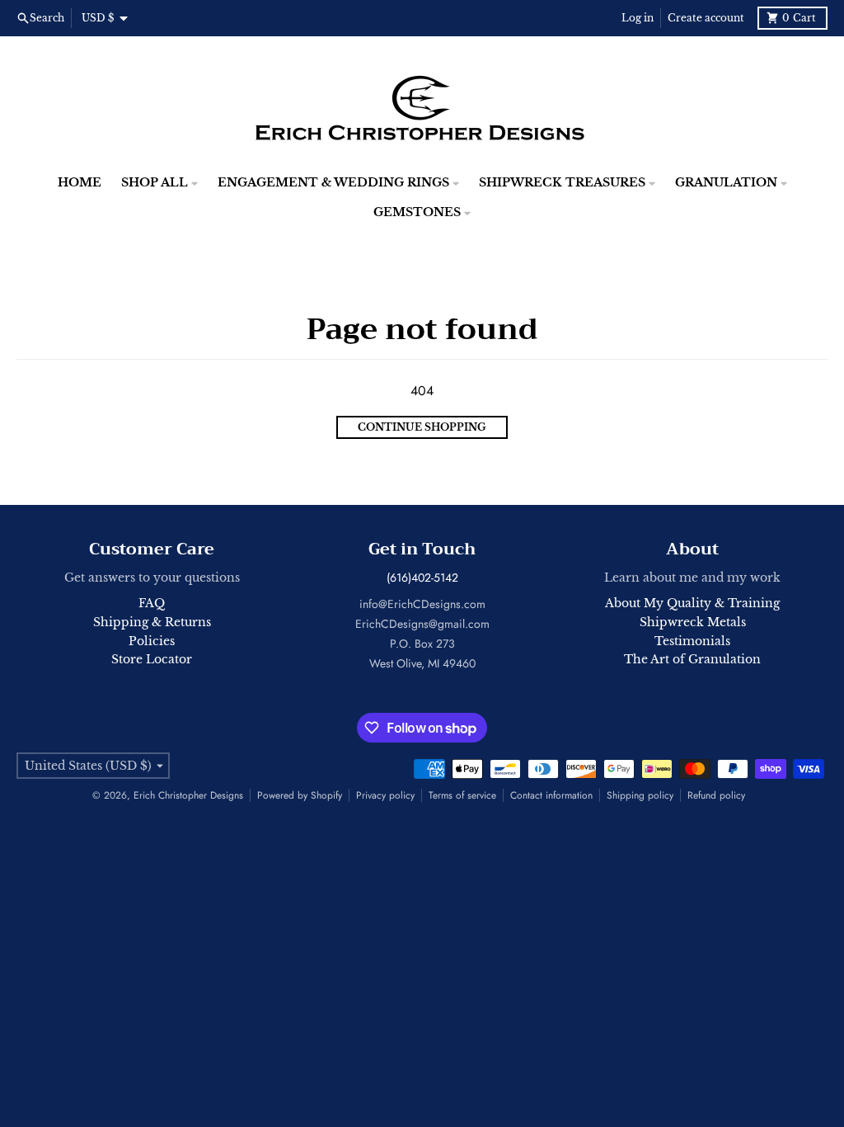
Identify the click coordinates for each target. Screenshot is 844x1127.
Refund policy (716, 795)
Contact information (551, 795)
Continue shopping (422, 427)
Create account (706, 18)
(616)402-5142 (422, 577)
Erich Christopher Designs (188, 795)
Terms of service (462, 795)
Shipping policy (640, 795)
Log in (637, 18)
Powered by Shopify (299, 795)
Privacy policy (385, 795)
